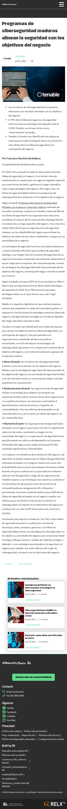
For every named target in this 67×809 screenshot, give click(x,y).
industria (8, 563)
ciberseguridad (25, 563)
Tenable (20, 56)
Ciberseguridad (32, 600)
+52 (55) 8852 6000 (15, 695)
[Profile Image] (7, 58)
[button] (33, 677)
